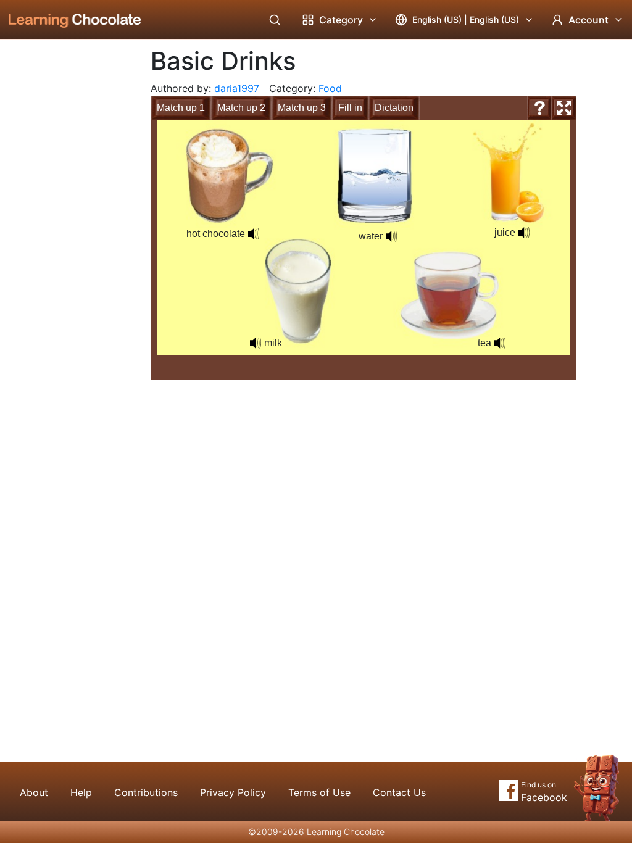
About (34, 792)
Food (330, 88)
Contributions (146, 792)
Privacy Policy (233, 792)
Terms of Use (319, 792)
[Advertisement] (65, 244)
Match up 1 (181, 107)
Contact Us (399, 792)
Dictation (394, 107)
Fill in (350, 107)
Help (81, 792)
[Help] (539, 108)
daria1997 (236, 88)
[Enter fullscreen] (564, 108)
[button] (255, 343)
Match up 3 (302, 107)
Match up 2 (241, 107)
